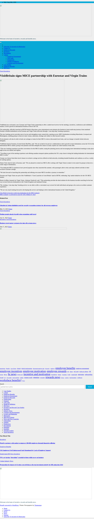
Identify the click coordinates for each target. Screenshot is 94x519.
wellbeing (79, 377)
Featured (6, 401)
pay (5, 377)
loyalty (69, 374)
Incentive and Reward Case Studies (14, 407)
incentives (54, 374)
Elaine (10, 209)
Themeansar (37, 505)
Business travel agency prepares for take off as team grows (18, 223)
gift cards (76, 371)
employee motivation (34, 371)
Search (2, 384)
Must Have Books (9, 417)
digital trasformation (26, 368)
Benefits (8, 368)
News (5, 513)
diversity (47, 368)
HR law (5, 374)
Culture (6, 55)
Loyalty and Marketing (10, 414)
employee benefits (65, 368)
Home (5, 508)
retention (36, 377)
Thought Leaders (9, 430)
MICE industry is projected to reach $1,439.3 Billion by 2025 (18, 194)
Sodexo (62, 377)
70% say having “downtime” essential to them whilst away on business (22, 457)
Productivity (10, 60)
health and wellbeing (83, 371)
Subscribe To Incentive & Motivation (14, 46)
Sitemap (6, 515)
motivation (81, 374)
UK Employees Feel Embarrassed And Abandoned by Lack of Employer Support (25, 450)
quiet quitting (15, 377)
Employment (7, 399)
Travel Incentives (5, 71)
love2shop (64, 374)
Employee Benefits (9, 66)
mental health (74, 374)
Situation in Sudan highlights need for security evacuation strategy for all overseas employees (28, 205)
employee (52, 368)
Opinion (6, 422)
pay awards (9, 377)
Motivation (7, 416)
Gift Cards (10, 58)
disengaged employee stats (38, 368)
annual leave (2, 368)
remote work (28, 377)
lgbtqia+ (59, 374)
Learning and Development (15, 63)
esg (68, 371)
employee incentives (11, 371)
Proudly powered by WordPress (9, 505)
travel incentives (72, 377)
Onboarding (7, 421)
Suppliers (6, 429)
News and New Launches (11, 419)
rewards (42, 377)
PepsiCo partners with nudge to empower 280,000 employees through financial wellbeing (27, 443)
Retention (6, 427)
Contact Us (7, 48)
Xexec (23, 380)
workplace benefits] (10, 380)
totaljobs (67, 377)
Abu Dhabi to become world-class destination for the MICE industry (20, 193)
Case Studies (7, 65)
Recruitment (7, 53)
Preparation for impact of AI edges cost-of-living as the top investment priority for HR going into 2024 (31, 465)
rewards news (53, 377)
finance (71, 371)
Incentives (7, 51)
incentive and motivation (37, 374)
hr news (12, 374)
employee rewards (56, 371)
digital (19, 368)
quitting (21, 377)
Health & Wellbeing (13, 61)
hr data (1, 374)
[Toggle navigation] (0, 42)
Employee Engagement (14, 56)
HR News (7, 68)
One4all (1, 377)
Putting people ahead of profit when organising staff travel (18, 214)
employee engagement (82, 368)
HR (90, 371)
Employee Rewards (9, 50)
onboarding (88, 374)
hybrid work (20, 374)
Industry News (8, 411)
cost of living (13, 368)
